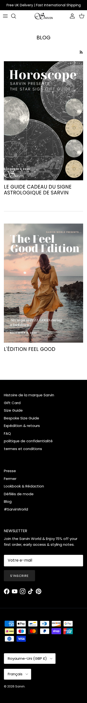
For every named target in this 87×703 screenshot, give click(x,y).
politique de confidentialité (28, 440)
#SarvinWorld (16, 509)
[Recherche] (16, 16)
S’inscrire (19, 575)
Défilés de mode (19, 493)
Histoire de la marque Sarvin (29, 395)
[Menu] (5, 16)
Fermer (10, 478)
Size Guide (13, 410)
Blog (8, 501)
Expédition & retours (22, 425)
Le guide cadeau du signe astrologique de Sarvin (38, 189)
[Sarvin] (44, 16)
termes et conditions (23, 448)
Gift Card (12, 402)
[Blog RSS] (81, 52)
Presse (10, 470)
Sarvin (20, 686)
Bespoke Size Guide (21, 418)
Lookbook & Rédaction (24, 486)
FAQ (7, 433)
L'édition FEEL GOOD (29, 349)
